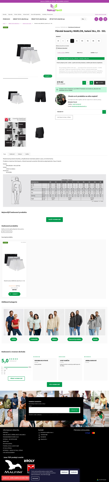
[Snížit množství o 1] (84, 83)
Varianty (15, 294)
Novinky (4, 14)
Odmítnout (64, 472)
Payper (96, 52)
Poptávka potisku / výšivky (64, 117)
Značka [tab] (27, 154)
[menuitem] (6, 19)
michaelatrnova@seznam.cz (47, 432)
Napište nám (6, 441)
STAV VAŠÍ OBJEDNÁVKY (9, 452)
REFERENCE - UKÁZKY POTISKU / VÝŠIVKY (13, 450)
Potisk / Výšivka (17, 14)
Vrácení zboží (26, 14)
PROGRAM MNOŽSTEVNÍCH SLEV (11, 437)
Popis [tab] (4, 154)
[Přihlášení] (101, 19)
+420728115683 (44, 435)
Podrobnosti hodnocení (74, 27)
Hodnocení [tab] (12, 154)
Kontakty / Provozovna (47, 14)
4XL (93, 41)
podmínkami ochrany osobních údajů (50, 415)
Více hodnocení (54, 384)
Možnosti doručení (62, 48)
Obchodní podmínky (7, 443)
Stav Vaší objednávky (36, 14)
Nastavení (35, 478)
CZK (91, 19)
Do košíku (100, 83)
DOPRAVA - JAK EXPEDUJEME (10, 439)
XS (58, 41)
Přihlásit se (74, 410)
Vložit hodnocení (54, 219)
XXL (82, 41)
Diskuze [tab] (20, 154)
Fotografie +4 (48, 76)
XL (76, 41)
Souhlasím (74, 472)
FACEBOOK (43, 437)
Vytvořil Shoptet (102, 479)
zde (49, 474)
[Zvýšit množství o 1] (91, 83)
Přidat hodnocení (6, 231)
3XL (88, 41)
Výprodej (10, 14)
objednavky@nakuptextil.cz (79, 106)
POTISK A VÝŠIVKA (7, 448)
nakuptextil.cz (44, 439)
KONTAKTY (5, 432)
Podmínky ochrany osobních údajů (11, 446)
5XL (99, 41)
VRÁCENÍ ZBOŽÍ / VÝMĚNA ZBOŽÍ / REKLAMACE (14, 435)
